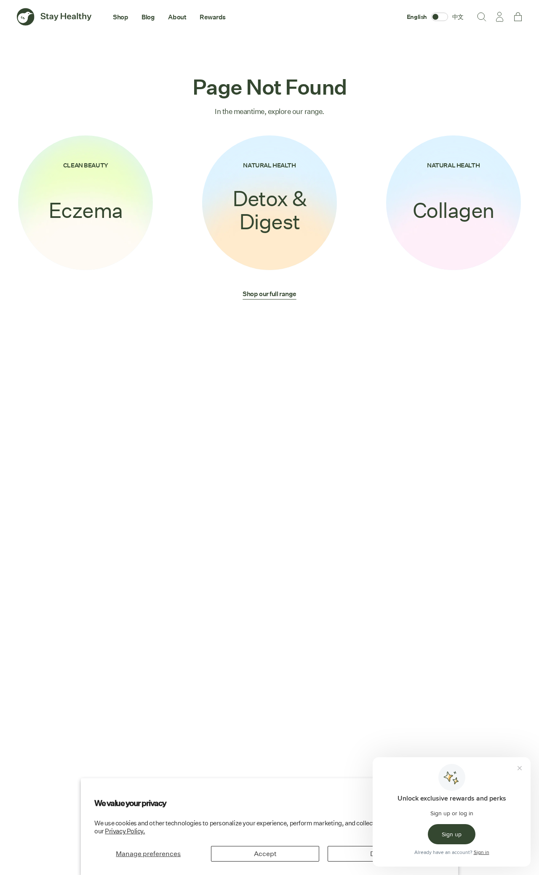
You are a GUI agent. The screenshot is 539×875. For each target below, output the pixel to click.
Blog (148, 17)
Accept (265, 854)
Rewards (213, 17)
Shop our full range (269, 293)
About (177, 17)
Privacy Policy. (125, 831)
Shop (120, 17)
